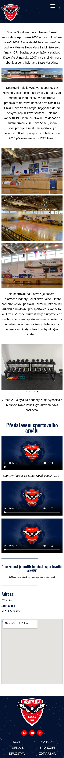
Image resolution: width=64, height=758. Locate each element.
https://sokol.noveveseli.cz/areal (32, 577)
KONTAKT (47, 741)
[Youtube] (32, 733)
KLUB (17, 741)
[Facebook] (24, 733)
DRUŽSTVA (17, 753)
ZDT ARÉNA (47, 753)
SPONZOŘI (47, 747)
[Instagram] (40, 733)
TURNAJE (17, 747)
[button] (53, 6)
